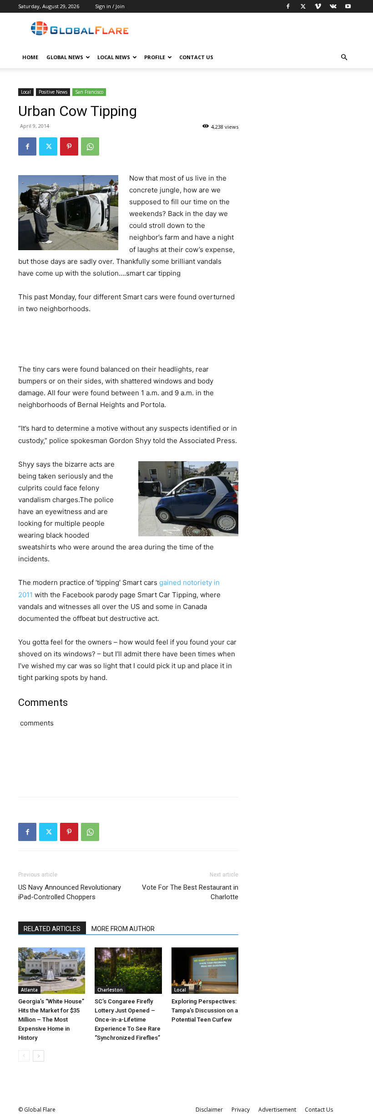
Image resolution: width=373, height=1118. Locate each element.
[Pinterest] (69, 146)
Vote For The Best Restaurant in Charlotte (190, 892)
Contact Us (196, 57)
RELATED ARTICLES (52, 928)
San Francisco (89, 92)
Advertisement (277, 1109)
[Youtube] (348, 6)
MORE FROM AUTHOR (123, 928)
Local (26, 92)
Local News (113, 57)
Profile (154, 57)
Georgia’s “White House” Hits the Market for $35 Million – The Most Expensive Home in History (51, 1019)
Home (30, 57)
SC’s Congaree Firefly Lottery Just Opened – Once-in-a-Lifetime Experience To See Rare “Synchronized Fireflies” (128, 1019)
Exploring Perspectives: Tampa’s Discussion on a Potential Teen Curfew (204, 1010)
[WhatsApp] (90, 146)
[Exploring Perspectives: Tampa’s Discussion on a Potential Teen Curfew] (204, 970)
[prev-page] (24, 1056)
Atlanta (29, 990)
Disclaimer (209, 1109)
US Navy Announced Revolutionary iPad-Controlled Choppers (69, 892)
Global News (64, 57)
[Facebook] (288, 6)
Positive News (53, 92)
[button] (344, 57)
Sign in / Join (110, 6)
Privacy (241, 1109)
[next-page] (38, 1056)
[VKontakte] (333, 6)
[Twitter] (303, 6)
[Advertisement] (128, 340)
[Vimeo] (318, 6)
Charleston (110, 990)
